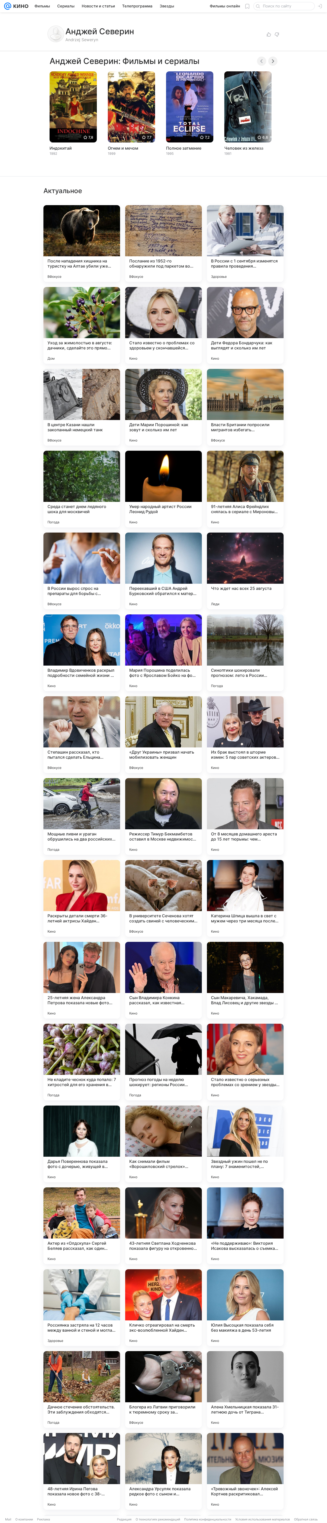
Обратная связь (306, 1519)
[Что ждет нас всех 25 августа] (245, 571)
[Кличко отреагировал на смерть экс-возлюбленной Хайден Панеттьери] (163, 1307)
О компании (24, 1519)
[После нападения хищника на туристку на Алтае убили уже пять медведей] (81, 243)
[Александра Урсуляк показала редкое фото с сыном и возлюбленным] (163, 1471)
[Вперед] (272, 61)
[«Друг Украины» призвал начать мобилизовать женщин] (163, 734)
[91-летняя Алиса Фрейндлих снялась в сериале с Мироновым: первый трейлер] (245, 489)
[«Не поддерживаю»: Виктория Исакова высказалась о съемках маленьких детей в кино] (245, 1225)
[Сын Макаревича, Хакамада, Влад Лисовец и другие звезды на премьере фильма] (245, 980)
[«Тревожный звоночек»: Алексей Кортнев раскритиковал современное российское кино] (245, 1471)
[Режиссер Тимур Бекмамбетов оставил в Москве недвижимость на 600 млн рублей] (163, 816)
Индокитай (61, 148)
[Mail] (7, 6)
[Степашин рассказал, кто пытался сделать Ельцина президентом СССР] (81, 734)
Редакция (124, 1519)
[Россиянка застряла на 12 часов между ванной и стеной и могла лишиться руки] (81, 1307)
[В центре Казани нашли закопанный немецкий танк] (81, 407)
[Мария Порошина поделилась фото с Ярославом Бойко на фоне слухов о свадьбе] (163, 652)
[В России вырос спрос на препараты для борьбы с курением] (81, 571)
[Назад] (261, 61)
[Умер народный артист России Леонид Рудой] (163, 489)
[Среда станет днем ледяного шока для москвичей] (81, 489)
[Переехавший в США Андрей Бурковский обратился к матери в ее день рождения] (163, 571)
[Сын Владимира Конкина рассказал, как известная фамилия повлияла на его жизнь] (163, 980)
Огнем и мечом (123, 148)
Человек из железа (243, 148)
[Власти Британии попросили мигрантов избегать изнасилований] (245, 407)
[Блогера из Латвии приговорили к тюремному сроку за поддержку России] (163, 1389)
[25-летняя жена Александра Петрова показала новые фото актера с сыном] (81, 980)
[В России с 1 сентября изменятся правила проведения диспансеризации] (245, 243)
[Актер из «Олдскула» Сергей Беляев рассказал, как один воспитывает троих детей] (81, 1225)
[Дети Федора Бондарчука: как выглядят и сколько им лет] (245, 325)
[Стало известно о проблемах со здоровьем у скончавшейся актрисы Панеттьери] (163, 325)
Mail (8, 1519)
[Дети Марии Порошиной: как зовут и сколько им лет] (163, 407)
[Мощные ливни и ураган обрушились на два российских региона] (81, 816)
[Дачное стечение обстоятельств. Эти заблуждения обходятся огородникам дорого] (81, 1389)
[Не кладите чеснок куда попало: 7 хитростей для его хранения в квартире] (81, 1062)
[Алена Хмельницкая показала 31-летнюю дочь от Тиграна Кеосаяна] (245, 1389)
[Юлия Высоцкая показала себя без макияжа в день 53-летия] (245, 1307)
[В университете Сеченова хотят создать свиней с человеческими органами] (163, 898)
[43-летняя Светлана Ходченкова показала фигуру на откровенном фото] (163, 1225)
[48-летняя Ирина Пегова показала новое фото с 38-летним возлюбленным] (81, 1471)
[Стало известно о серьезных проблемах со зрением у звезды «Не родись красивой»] (245, 1062)
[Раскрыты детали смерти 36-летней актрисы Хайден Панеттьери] (81, 898)
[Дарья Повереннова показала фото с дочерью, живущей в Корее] (81, 1144)
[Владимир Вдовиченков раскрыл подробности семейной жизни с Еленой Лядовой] (81, 652)
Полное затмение (183, 148)
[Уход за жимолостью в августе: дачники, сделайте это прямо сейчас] (81, 325)
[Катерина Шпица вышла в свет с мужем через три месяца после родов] (245, 898)
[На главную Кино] (19, 6)
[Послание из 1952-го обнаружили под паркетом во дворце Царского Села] (163, 243)
